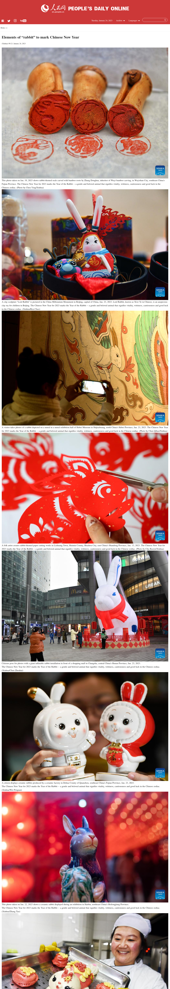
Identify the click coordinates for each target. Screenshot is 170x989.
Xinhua (4, 43)
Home (3, 28)
